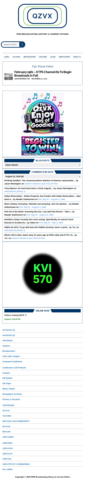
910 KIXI (6, 426)
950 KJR (6, 432)
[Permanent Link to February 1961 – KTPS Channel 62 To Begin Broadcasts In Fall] (8, 76)
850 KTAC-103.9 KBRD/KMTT (16, 421)
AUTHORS (16, 56)
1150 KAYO (7, 448)
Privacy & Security (11, 399)
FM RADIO (7, 378)
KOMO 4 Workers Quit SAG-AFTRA (41, 184)
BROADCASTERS (30, 56)
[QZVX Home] (42, 123)
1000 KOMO (8, 437)
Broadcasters (8, 351)
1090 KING (7, 443)
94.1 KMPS (7, 469)
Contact (6, 373)
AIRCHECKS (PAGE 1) (14, 191)
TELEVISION (8, 405)
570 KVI (6, 410)
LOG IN (52, 56)
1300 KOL (7, 459)
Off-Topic (6, 383)
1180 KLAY (7, 454)
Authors (6, 346)
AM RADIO (7, 340)
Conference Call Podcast (14, 368)
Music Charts (8, 389)
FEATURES (43, 56)
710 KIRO (6, 416)
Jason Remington (22, 79)
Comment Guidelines (12, 362)
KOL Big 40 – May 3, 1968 (51, 223)
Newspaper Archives (12, 394)
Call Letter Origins (11, 356)
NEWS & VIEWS (64, 56)
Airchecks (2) (8, 335)
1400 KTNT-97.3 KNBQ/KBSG (16, 464)
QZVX (42, 16)
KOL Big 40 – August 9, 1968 (51, 199)
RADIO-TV (77, 56)
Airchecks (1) (8, 330)
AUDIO (6, 56)
